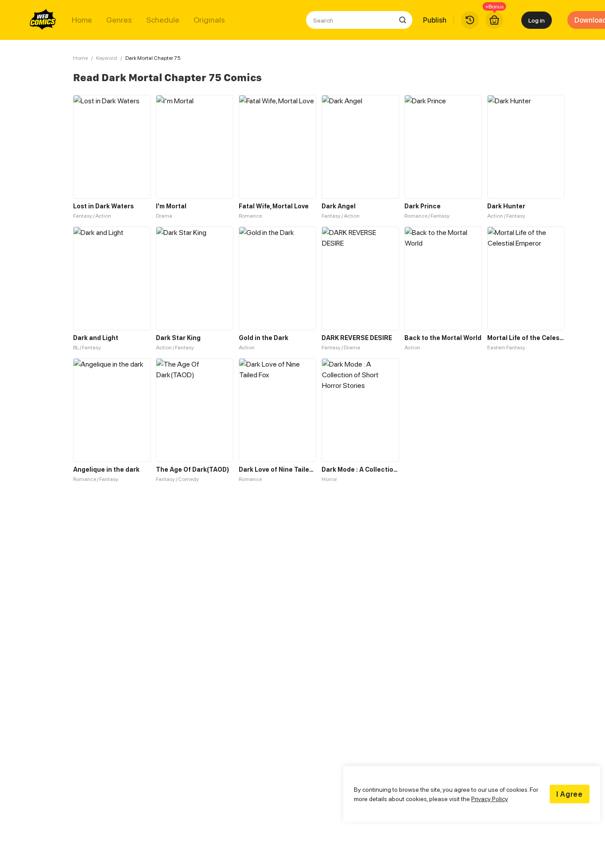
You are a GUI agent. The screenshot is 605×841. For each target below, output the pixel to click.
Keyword (106, 58)
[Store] (494, 20)
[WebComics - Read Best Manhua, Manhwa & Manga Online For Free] (43, 20)
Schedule (162, 20)
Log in (536, 20)
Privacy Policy (489, 798)
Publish (434, 19)
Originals (209, 20)
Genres (119, 20)
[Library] (470, 20)
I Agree (569, 794)
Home (82, 20)
